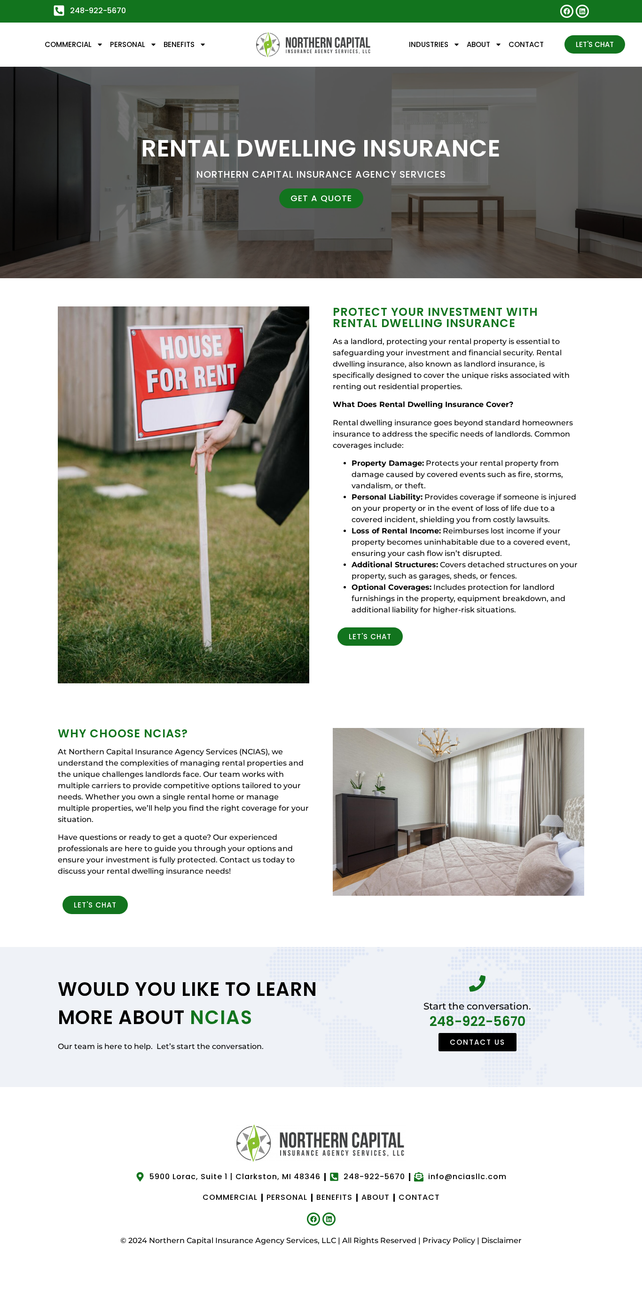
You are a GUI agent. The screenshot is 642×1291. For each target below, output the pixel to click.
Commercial (68, 44)
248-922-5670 (477, 1021)
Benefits (179, 44)
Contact (526, 44)
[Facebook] (566, 11)
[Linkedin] (582, 11)
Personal (127, 44)
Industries (428, 44)
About (478, 44)
